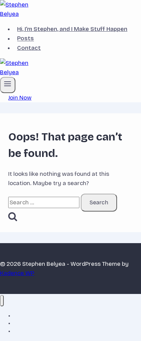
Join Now (19, 97)
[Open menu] (7, 85)
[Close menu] (2, 300)
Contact (29, 48)
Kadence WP (17, 273)
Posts (25, 38)
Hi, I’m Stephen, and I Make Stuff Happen (72, 29)
